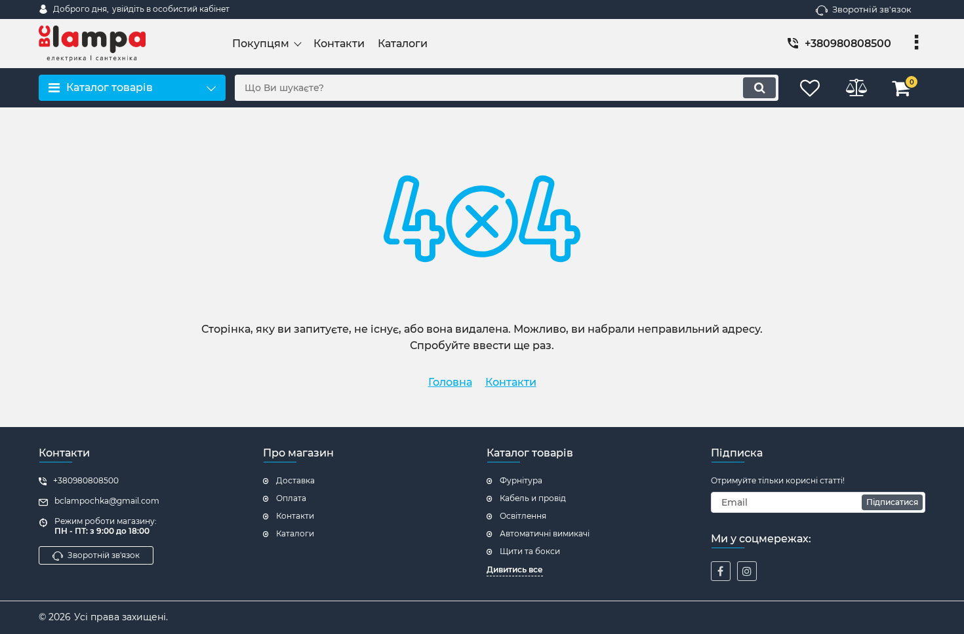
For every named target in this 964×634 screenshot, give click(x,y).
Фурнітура (521, 480)
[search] (759, 87)
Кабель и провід (533, 498)
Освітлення (523, 516)
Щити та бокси (530, 551)
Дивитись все (515, 569)
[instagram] (747, 571)
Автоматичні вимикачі (545, 533)
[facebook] (721, 571)
